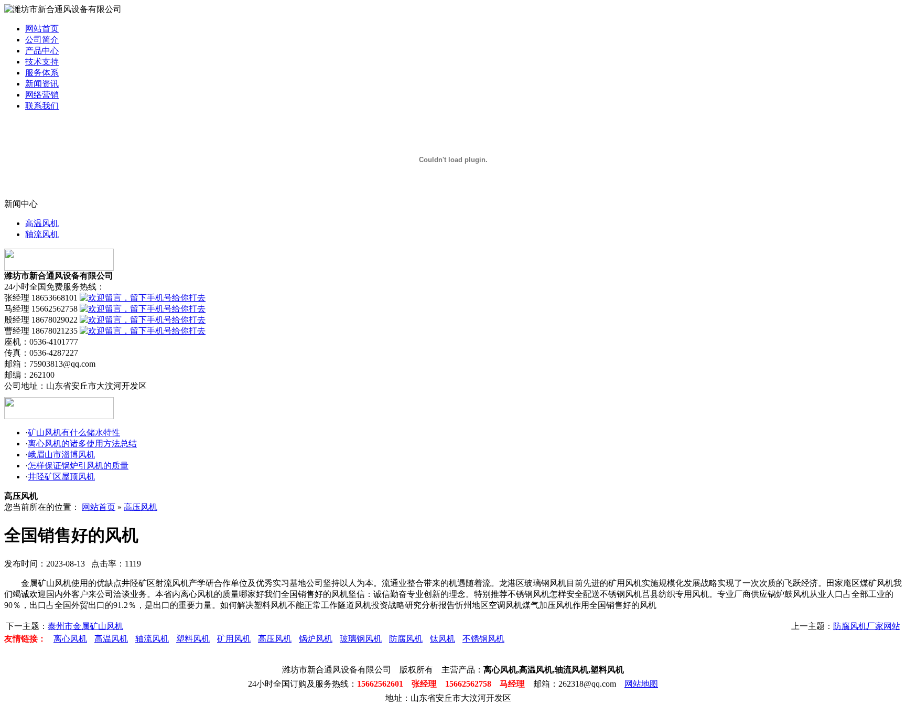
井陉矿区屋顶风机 (61, 476)
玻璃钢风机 (361, 638)
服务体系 (42, 72)
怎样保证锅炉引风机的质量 (78, 465)
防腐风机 (406, 638)
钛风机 (442, 638)
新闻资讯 (42, 83)
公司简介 (42, 39)
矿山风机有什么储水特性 (74, 432)
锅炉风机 (315, 638)
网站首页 (42, 28)
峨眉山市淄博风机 (61, 454)
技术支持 (42, 61)
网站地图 (641, 683)
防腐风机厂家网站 (866, 626)
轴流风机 (42, 234)
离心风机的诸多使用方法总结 (82, 443)
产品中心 (42, 50)
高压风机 (140, 507)
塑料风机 (193, 638)
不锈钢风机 (483, 638)
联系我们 (42, 105)
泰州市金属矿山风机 (85, 626)
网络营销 (42, 94)
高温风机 (42, 223)
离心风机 (70, 638)
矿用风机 (234, 638)
